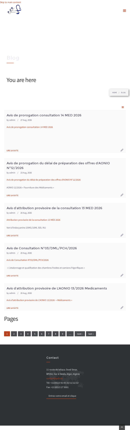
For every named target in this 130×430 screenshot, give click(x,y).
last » (91, 333)
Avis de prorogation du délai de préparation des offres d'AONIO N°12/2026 (44, 179)
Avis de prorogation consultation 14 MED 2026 (30, 127)
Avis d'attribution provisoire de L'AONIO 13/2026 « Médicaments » (39, 300)
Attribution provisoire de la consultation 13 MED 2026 (33, 219)
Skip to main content (10, 2)
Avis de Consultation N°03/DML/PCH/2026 (28, 259)
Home (114, 92)
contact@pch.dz (54, 378)
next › (80, 333)
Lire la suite (12, 151)
